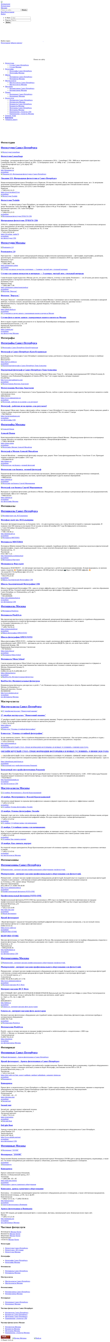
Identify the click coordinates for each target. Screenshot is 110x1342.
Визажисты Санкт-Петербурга (20, 104)
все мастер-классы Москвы (11, 855)
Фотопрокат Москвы (17, 96)
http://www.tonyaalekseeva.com (12, 380)
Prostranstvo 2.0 (8, 251)
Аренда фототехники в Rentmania (16, 1209)
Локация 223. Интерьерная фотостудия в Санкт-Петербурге (29, 178)
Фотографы (9, 69)
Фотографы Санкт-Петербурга (20, 71)
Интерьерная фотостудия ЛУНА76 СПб (19, 220)
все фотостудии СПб (8, 238)
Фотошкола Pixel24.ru (11, 615)
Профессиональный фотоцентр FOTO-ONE (21, 896)
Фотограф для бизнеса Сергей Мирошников (21, 487)
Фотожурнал (5, 6)
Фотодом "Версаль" (10, 295)
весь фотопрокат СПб (9, 1141)
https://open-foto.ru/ (7, 651)
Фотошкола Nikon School (12, 659)
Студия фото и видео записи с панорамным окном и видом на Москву (33, 317)
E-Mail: (7, 18)
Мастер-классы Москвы (18, 84)
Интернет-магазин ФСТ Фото (15, 989)
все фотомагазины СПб (9, 954)
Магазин (4, 8)
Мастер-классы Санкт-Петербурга (21, 83)
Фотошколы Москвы (17, 79)
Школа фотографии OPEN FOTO (16, 637)
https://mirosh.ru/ (6, 479)
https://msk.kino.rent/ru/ (9, 1180)
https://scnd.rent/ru (7, 1117)
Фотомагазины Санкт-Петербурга (21, 88)
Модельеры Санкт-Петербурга (20, 108)
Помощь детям (10, 116)
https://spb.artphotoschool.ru (10, 598)
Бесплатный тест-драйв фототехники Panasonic (23, 769)
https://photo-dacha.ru (8, 309)
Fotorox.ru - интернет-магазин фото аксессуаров (23, 1011)
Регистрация (5, 43)
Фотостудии (9, 63)
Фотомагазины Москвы (18, 90)
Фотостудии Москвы (13, 242)
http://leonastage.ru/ (7, 170)
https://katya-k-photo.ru (9, 362)
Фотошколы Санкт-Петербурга (20, 77)
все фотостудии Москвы (10, 333)
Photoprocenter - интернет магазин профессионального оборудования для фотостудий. (41, 874)
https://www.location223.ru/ (10, 192)
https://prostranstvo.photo (9, 265)
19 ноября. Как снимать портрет (16, 843)
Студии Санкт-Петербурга (19, 65)
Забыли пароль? (16, 43)
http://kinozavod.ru (7, 1201)
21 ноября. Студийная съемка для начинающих (23, 827)
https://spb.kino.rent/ (8, 1097)
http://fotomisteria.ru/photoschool (12, 556)
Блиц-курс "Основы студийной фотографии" (22, 733)
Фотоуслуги (9, 98)
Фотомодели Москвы (17, 102)
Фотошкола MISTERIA (12, 542)
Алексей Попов (8, 433)
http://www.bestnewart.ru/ (9, 693)
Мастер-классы (10, 81)
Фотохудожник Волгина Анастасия (17, 388)
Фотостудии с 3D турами (14, 1250)
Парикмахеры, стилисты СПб (20, 112)
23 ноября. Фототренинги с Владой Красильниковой (25, 797)
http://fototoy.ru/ (6, 461)
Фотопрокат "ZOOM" (11, 1154)
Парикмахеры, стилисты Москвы (21, 114)
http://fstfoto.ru (6, 1003)
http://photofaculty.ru (8, 534)
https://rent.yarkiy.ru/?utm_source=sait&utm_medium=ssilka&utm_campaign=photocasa (31, 1075)
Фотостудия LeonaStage (12, 156)
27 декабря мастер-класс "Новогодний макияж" (23, 715)
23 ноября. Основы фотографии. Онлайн (20, 811)
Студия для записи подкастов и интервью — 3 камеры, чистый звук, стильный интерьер (42, 273)
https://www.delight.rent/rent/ (11, 1137)
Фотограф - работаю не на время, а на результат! (24, 406)
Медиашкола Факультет (12, 564)
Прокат (8, 92)
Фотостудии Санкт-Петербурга (19, 147)
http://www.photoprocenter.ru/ (11, 981)
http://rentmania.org (7, 1219)
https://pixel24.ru (6, 1039)
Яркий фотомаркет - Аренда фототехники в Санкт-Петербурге (30, 1061)
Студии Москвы (15, 67)
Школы (8, 75)
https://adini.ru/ (6, 725)
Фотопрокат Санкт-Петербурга (20, 94)
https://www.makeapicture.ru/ (11, 398)
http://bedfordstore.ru (8, 950)
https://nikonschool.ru (8, 673)
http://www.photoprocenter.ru (11, 888)
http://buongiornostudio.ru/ (10, 780)
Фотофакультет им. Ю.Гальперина (17, 520)
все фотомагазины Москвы (11, 1043)
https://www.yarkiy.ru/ (8, 928)
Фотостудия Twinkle (10, 200)
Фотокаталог (5, 4)
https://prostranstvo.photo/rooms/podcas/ (14, 287)
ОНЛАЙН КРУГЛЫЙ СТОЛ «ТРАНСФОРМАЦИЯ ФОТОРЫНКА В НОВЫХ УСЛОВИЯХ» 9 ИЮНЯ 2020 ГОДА (55, 751)
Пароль (8, 20)
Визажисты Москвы (16, 106)
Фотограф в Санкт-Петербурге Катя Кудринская (24, 352)
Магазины (9, 86)
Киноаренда (6, 1083)
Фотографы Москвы (16, 73)
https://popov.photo (7, 443)
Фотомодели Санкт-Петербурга (21, 100)
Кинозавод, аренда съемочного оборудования (22, 1189)
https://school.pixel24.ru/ (9, 629)
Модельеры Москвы (16, 110)
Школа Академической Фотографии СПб (20, 584)
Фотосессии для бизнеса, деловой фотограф (21, 469)
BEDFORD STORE (10, 936)
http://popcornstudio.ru (8, 743)
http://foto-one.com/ (7, 910)
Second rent (6, 1105)
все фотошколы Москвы (10, 697)
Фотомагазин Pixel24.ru (12, 1027)
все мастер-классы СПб (9, 783)
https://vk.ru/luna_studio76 (10, 234)
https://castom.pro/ (7, 329)
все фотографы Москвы (9, 501)
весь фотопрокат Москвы (10, 1222)
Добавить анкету (11, 119)
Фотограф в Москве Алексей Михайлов (19, 451)
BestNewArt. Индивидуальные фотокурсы (20, 681)
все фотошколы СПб (8, 602)
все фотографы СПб (8, 420)
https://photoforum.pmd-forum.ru (12, 761)
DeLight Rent (7, 1125)
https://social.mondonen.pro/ (10, 416)
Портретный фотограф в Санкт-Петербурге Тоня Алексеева (29, 370)
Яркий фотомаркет (10, 917)
